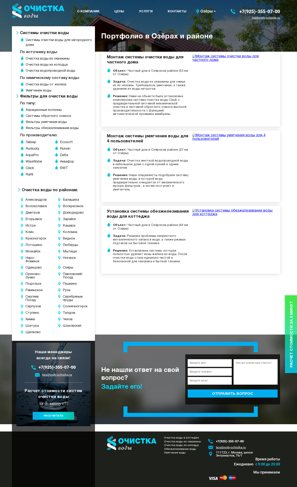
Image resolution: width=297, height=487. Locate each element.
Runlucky (32, 148)
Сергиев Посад (29, 298)
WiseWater (34, 161)
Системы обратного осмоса (48, 116)
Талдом (68, 312)
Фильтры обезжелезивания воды (52, 128)
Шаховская (68, 325)
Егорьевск (29, 219)
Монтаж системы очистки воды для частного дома (145, 59)
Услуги (146, 11)
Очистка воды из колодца (47, 64)
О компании (88, 11)
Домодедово (68, 212)
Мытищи (68, 251)
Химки (29, 319)
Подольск (29, 283)
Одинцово (29, 267)
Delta (64, 155)
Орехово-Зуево (29, 276)
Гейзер (31, 142)
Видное (68, 238)
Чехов (68, 319)
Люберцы (68, 245)
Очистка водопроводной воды (50, 70)
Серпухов (29, 306)
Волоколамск (29, 206)
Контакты (177, 11)
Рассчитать (53, 416)
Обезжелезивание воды (180, 449)
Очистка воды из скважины (48, 58)
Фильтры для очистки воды (49, 96)
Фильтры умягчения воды (46, 122)
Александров (29, 199)
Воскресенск (68, 206)
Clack (30, 168)
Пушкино (68, 283)
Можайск (29, 251)
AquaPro (32, 155)
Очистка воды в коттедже (181, 438)
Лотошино (29, 245)
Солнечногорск (68, 306)
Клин (29, 232)
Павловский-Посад (68, 276)
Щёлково (29, 332)
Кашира (68, 225)
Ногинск (68, 257)
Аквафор (67, 161)
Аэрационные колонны (44, 109)
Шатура (29, 325)
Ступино (29, 312)
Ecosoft (66, 142)
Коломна (68, 232)
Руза (66, 290)
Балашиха (68, 199)
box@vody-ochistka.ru (266, 17)
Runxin (65, 148)
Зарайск (68, 219)
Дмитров (29, 212)
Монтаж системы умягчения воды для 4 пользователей (147, 138)
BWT (64, 168)
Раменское (29, 290)
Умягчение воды (38, 90)
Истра (29, 225)
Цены (119, 11)
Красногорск (29, 238)
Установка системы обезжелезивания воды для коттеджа (148, 214)
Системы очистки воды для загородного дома (59, 42)
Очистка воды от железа (46, 84)
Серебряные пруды (68, 298)
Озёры (206, 11)
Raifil (29, 174)
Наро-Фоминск (29, 259)
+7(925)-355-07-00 (259, 11)
